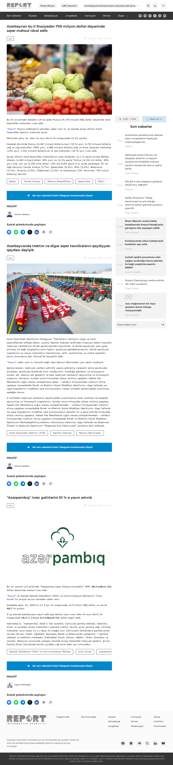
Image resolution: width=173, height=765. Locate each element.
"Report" (11, 129)
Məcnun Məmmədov (90, 432)
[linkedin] (159, 15)
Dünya (157, 717)
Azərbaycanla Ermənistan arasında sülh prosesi (111, 6)
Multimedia (160, 726)
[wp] (16, 232)
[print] (43, 232)
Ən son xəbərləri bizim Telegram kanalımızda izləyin (62, 195)
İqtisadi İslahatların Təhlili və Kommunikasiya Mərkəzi (40, 651)
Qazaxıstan (84, 181)
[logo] (19, 6)
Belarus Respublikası (59, 181)
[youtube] (164, 15)
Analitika (158, 721)
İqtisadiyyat (114, 721)
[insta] (145, 15)
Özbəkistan (104, 181)
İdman (134, 721)
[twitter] (154, 15)
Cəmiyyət (136, 717)
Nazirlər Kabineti (62, 432)
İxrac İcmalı (85, 651)
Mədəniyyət (137, 726)
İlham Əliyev (47, 6)
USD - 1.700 (129, 119)
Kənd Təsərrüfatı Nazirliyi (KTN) (27, 432)
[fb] (140, 15)
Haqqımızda (63, 717)
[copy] (50, 232)
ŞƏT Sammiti (69, 6)
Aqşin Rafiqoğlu (22, 684)
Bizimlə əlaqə (88, 717)
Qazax (12, 181)
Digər (121, 15)
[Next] (137, 6)
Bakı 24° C (156, 119)
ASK (10, 39)
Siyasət (112, 717)
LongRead (113, 726)
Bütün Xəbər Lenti (127, 324)
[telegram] (150, 15)
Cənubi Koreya (32, 181)
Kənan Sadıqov (22, 214)
